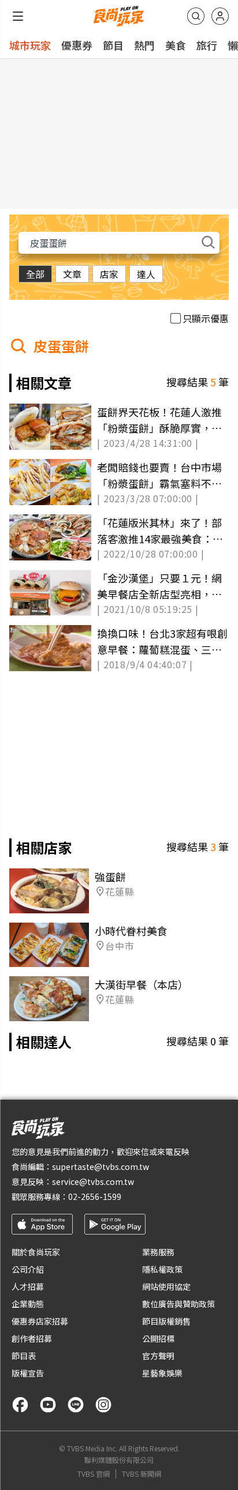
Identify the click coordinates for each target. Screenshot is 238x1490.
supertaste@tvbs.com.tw (100, 1166)
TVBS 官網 (93, 1473)
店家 (109, 274)
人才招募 (28, 1286)
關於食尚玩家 (36, 1252)
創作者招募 (32, 1338)
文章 (72, 274)
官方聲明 (158, 1355)
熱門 (144, 44)
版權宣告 (28, 1373)
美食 (175, 44)
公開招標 (158, 1338)
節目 (113, 44)
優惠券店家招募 (40, 1321)
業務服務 (158, 1252)
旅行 (206, 44)
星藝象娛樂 (162, 1373)
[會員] (220, 16)
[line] (75, 1404)
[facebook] (20, 1404)
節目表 (24, 1355)
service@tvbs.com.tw (93, 1181)
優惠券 (76, 44)
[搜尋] (195, 16)
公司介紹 (28, 1269)
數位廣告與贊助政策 (178, 1304)
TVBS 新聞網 (141, 1473)
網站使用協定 (166, 1286)
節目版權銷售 (166, 1321)
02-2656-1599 (94, 1196)
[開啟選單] (18, 16)
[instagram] (103, 1404)
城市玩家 (30, 44)
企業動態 (28, 1304)
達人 (146, 274)
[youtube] (48, 1404)
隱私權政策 (162, 1269)
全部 (35, 274)
